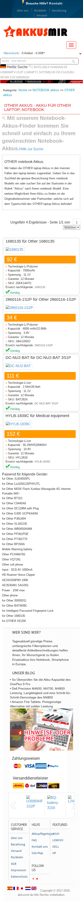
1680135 (40, 287)
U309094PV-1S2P (11, 72)
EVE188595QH (19, 77)
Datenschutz (19, 876)
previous (13, 805)
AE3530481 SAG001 (15, 585)
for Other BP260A (13, 544)
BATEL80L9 (41, 67)
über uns (23, 10)
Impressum (18, 870)
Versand (41, 15)
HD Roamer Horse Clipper (18, 574)
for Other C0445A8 (14, 503)
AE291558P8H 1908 (15, 580)
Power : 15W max (13, 590)
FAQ (34, 840)
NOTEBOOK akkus (46, 90)
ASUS (55, 834)
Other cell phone (12, 564)
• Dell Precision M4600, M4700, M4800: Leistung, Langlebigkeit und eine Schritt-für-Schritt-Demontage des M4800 (40, 693)
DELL (55, 847)
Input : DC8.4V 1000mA (17, 569)
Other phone (10, 595)
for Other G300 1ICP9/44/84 (20, 513)
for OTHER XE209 (14, 621)
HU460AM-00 (58, 67)
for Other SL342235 (14, 523)
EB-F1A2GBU (65, 72)
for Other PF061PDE (15, 534)
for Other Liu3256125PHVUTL (21, 483)
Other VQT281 (11, 559)
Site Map (37, 853)
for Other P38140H (14, 518)
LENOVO (57, 840)
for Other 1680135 (13, 615)
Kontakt (56, 3)
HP (54, 853)
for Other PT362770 (14, 539)
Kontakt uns (40, 847)
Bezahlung (59, 10)
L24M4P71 (31, 72)
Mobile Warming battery (17, 549)
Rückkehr (40, 10)
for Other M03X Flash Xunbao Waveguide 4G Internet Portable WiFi (36, 491)
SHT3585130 (47, 72)
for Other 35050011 (14, 600)
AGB (13, 864)
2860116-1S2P (44, 345)
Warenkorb (11, 53)
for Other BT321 (12, 498)
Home (22, 90)
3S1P (55, 403)
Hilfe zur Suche (31, 149)
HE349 (4, 77)
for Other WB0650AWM (17, 528)
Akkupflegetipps (40, 834)
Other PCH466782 (13, 554)
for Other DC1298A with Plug (20, 508)
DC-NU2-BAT (43, 403)
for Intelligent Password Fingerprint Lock (28, 610)
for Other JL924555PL (16, 478)
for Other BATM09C (14, 605)
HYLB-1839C (43, 461)
